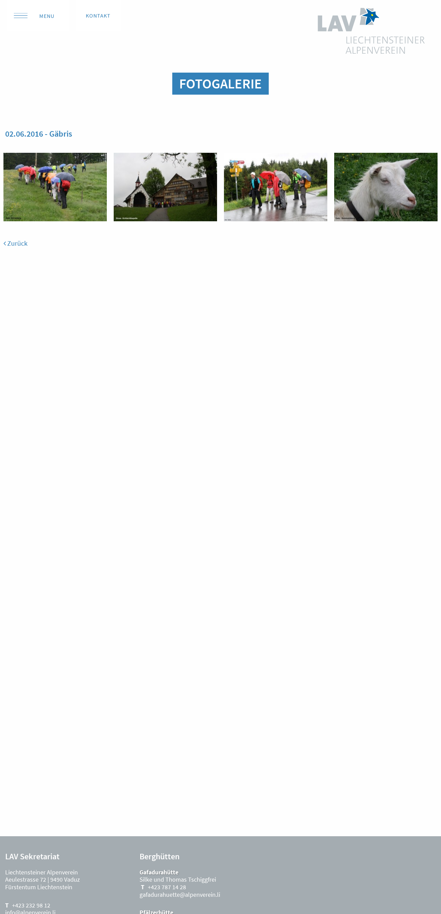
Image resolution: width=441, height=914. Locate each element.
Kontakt (98, 15)
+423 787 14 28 (167, 887)
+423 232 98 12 (31, 905)
